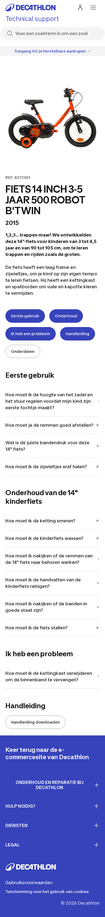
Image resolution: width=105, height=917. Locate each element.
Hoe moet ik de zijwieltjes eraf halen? (46, 466)
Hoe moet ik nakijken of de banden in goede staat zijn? (46, 607)
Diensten (16, 825)
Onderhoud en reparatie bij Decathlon (50, 785)
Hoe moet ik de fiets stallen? (36, 627)
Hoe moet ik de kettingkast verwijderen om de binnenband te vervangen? (48, 676)
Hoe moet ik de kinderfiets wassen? (44, 538)
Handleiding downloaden (35, 722)
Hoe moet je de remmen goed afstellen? (49, 425)
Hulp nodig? (20, 806)
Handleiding (77, 333)
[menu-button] (93, 7)
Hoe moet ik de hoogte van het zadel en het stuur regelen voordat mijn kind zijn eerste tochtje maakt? (49, 401)
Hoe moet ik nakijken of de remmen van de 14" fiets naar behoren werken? (49, 559)
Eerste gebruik (25, 316)
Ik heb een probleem (30, 333)
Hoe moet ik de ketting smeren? (40, 520)
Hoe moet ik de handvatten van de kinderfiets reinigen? (43, 583)
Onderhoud (66, 316)
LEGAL (12, 844)
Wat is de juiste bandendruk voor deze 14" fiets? (47, 446)
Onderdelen (22, 351)
